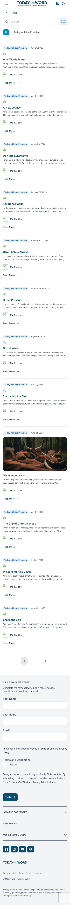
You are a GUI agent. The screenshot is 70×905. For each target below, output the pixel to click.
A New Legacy (12, 107)
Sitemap (37, 873)
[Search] (63, 4)
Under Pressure (12, 300)
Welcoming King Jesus (17, 571)
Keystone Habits (13, 203)
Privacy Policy (9, 873)
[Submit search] (6, 21)
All (6, 32)
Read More (9, 82)
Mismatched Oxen (14, 475)
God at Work (10, 348)
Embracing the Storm (16, 396)
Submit (10, 797)
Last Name (9, 714)
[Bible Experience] (58, 4)
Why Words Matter (14, 59)
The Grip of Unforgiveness (19, 523)
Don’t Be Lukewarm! (15, 155)
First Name (9, 698)
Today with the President (27, 32)
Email (6, 730)
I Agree (12, 764)
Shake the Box (12, 619)
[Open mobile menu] (6, 4)
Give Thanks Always (15, 252)
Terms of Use (46, 748)
